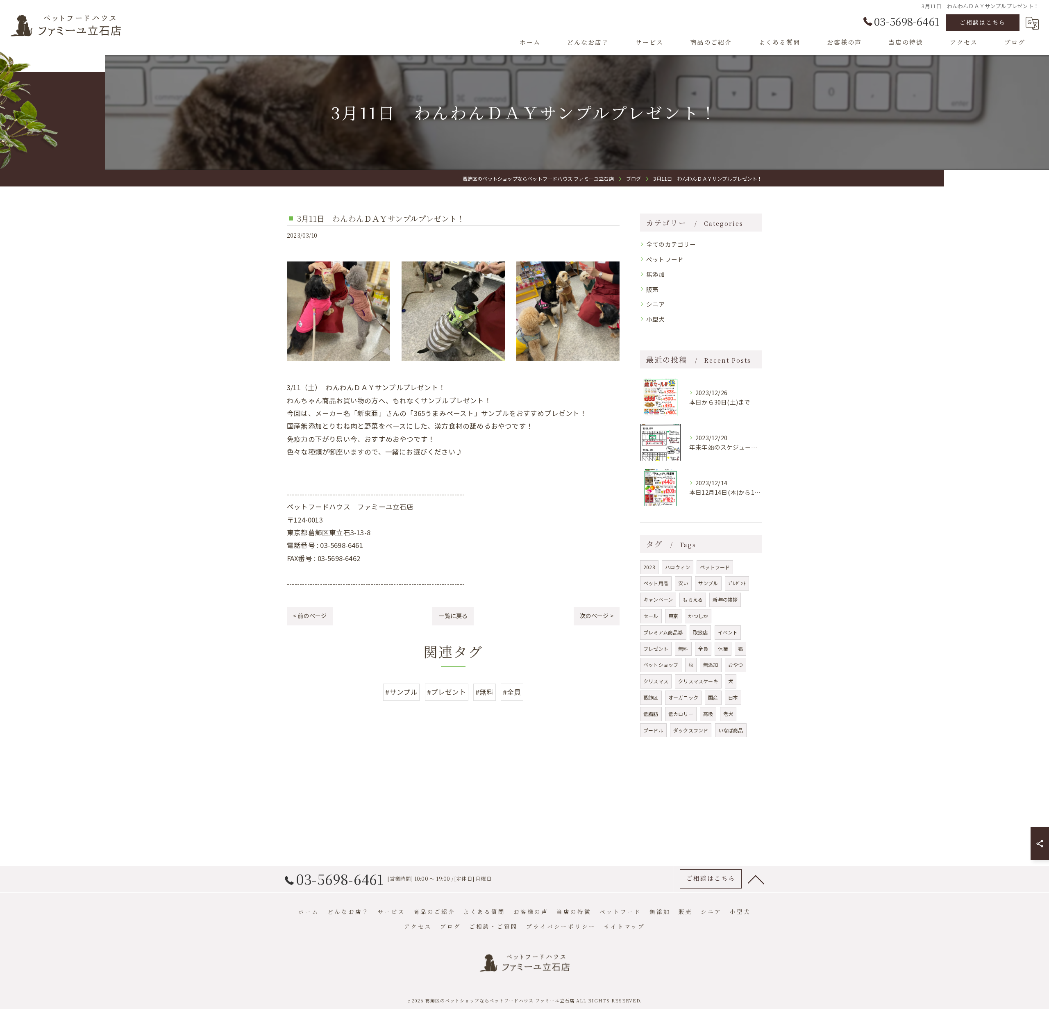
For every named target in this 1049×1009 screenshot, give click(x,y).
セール (650, 615)
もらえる (693, 599)
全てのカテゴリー (671, 244)
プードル (653, 730)
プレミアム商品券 (663, 632)
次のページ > (596, 615)
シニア (655, 304)
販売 (652, 289)
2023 (649, 567)
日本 (733, 697)
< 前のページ (310, 615)
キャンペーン (658, 599)
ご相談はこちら (983, 22)
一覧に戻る (453, 615)
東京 (673, 615)
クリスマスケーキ (698, 680)
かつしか (698, 615)
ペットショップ (660, 664)
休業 (723, 648)
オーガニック (683, 697)
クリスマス (655, 680)
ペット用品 (655, 582)
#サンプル (401, 692)
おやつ (735, 664)
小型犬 (655, 319)
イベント (728, 632)
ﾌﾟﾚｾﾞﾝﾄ (737, 582)
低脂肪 (650, 713)
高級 (708, 713)
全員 (703, 648)
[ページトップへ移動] (756, 879)
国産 (713, 697)
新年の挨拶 (725, 599)
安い (683, 582)
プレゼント (655, 648)
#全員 (512, 692)
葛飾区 (650, 697)
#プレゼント (446, 692)
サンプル (708, 582)
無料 (683, 648)
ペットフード (664, 259)
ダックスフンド (690, 730)
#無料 (484, 692)
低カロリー (680, 713)
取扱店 (700, 632)
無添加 (655, 274)
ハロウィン (677, 567)
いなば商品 (730, 730)
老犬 (728, 713)
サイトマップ (624, 926)
